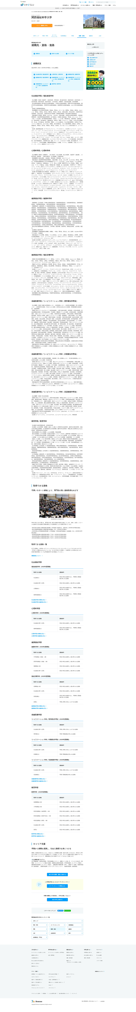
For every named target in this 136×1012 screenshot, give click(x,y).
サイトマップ (74, 993)
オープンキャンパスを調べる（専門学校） (56, 952)
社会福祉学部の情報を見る (38, 599)
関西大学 (91, 66)
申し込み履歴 (99, 955)
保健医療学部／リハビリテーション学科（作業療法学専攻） (74, 79)
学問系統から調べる (88, 952)
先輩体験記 (70, 925)
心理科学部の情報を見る (38, 633)
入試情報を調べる (35, 957)
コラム (114, 5)
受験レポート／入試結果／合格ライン (56, 982)
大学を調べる (66, 5)
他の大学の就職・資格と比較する (57, 874)
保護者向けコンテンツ (99, 971)
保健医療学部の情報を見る (38, 778)
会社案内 (102, 1001)
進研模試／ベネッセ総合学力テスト (38, 974)
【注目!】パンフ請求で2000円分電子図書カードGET (67, 8)
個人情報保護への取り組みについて (90, 1001)
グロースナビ (51, 987)
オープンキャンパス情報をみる (57, 886)
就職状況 (38, 53)
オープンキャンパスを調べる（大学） (39, 952)
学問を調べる (87, 949)
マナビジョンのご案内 (36, 993)
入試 (34, 933)
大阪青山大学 (92, 59)
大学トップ (35, 920)
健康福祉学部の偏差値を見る (39, 708)
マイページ (98, 949)
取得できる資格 (55, 53)
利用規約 (44, 993)
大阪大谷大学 (92, 64)
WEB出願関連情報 (59, 25)
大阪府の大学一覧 (40, 11)
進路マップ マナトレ (70, 974)
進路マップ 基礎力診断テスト (37, 979)
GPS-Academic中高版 (53, 974)
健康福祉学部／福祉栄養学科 (42, 77)
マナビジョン (27, 4)
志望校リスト (99, 952)
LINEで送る (68, 910)
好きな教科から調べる (88, 955)
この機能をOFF (95, 47)
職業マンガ (74, 961)
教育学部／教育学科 (56, 83)
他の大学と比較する (57, 899)
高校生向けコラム (35, 966)
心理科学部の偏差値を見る (38, 636)
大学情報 (35, 11)
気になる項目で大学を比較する (37, 960)
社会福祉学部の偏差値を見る (39, 602)
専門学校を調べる (75, 5)
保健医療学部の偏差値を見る (39, 781)
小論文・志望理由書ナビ (53, 979)
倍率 (69, 933)
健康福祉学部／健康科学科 (74, 74)
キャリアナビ (51, 976)
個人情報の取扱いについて (64, 993)
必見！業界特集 (51, 955)
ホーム (33, 11)
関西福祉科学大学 (46, 11)
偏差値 (69, 929)
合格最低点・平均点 (37, 937)
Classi (50, 985)
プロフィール (99, 957)
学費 (34, 929)
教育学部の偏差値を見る (38, 836)
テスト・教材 (108, 5)
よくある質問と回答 (52, 993)
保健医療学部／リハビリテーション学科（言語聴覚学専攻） (42, 85)
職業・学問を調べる (97, 5)
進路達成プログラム (35, 985)
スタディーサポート (35, 976)
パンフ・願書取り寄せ (42, 25)
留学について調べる (35, 963)
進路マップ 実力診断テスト (37, 982)
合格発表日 (53, 933)
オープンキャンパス (55, 925)
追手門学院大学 (92, 61)
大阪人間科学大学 (93, 57)
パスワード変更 (99, 960)
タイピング (68, 976)
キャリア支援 (71, 53)
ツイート (61, 910)
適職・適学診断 (69, 957)
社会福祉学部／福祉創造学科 (42, 74)
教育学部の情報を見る (37, 833)
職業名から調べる (70, 952)
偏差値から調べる (35, 955)
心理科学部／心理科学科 (57, 74)
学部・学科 (35, 925)
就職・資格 (53, 929)
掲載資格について (36, 555)
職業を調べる (69, 949)
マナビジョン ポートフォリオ (37, 987)
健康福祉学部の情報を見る (38, 706)
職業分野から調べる (70, 955)
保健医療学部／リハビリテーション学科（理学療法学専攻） (58, 79)
